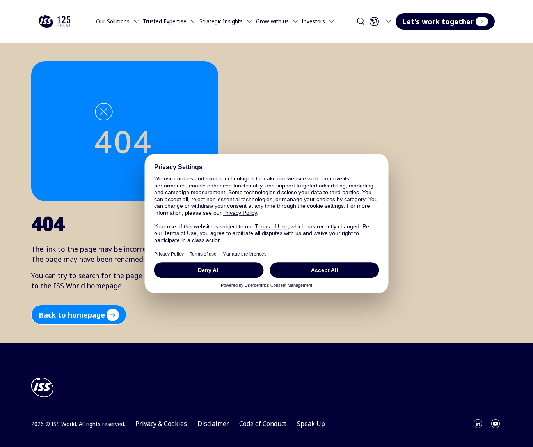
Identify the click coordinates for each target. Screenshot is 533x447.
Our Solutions (113, 21)
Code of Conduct (262, 423)
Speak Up (311, 423)
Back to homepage (72, 315)
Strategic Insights (221, 21)
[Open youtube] (495, 423)
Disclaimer (213, 423)
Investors (313, 21)
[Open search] (361, 21)
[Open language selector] (382, 21)
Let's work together (438, 21)
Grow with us (272, 21)
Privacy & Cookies (161, 423)
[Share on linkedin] (478, 423)
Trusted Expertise (165, 21)
